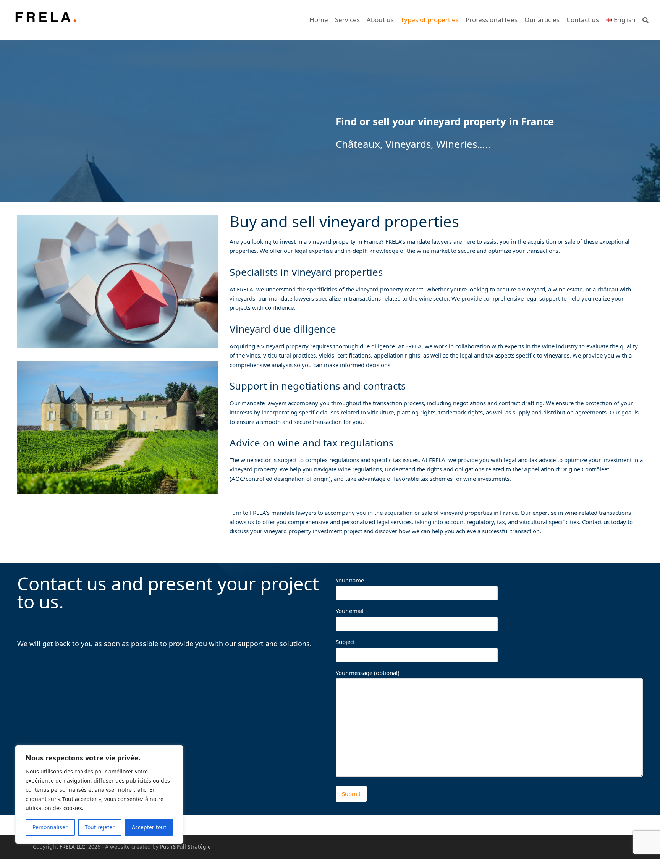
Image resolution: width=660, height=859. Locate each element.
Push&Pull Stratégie (185, 846)
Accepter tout (149, 827)
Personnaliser (50, 827)
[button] (645, 19)
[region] (99, 794)
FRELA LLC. (73, 846)
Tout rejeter (100, 827)
